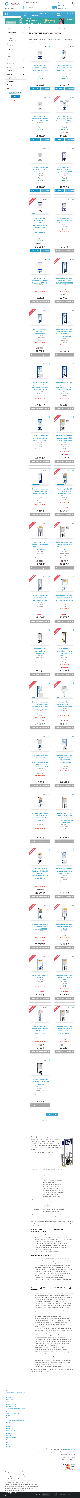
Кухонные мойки (11, 1406)
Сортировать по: (35, 39)
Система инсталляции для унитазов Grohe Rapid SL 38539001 (64, 871)
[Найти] (54, 7)
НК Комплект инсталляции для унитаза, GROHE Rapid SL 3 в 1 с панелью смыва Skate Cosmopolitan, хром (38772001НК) (40, 225)
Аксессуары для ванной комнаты (16, 1408)
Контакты (70, 13)
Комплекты (9, 1415)
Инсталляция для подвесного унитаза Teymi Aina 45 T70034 (40, 280)
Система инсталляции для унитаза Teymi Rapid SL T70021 (40, 169)
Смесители (9, 1399)
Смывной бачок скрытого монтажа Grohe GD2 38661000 (64, 704)
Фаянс (8, 1395)
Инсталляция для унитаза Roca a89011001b (40, 651)
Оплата (54, 13)
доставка (9, 1433)
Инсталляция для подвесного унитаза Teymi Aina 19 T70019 (64, 169)
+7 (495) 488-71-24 (32, 2)
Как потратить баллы (12, 1447)
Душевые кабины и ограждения (15, 1392)
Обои (8, 1422)
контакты (9, 1444)
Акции (41, 13)
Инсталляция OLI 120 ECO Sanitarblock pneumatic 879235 (40, 926)
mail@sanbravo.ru (65, 6)
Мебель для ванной (12, 1388)
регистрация (10, 1440)
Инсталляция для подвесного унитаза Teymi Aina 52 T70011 (40, 67)
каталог (8, 1426)
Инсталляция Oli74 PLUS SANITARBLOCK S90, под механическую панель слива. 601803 (40, 873)
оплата (8, 1435)
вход (7, 1442)
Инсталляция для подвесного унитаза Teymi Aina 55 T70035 (64, 67)
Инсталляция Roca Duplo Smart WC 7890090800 (40, 331)
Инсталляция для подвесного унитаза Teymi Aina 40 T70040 (64, 118)
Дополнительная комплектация (15, 1411)
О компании (35, 14)
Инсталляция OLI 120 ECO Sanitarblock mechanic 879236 (64, 491)
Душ (7, 1402)
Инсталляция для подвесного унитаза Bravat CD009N (64, 220)
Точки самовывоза (65, 3)
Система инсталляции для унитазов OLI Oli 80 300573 (64, 977)
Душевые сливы (11, 1404)
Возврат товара (59, 14)
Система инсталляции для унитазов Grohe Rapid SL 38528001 (40, 438)
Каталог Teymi (26, 14)
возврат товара (11, 1437)
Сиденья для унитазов (12, 1413)
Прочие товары (10, 1418)
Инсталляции (10, 1397)
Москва (67, 8)
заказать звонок (69, 1449)
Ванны (8, 1390)
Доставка (47, 13)
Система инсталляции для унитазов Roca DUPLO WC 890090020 (64, 280)
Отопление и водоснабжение (15, 1420)
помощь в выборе (11, 1431)
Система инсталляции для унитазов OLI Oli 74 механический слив (64, 597)
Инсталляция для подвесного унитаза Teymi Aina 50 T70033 (40, 118)
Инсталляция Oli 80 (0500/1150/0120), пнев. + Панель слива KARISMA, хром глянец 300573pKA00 (64, 817)
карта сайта (9, 1428)
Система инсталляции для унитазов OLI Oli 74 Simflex (64, 926)
